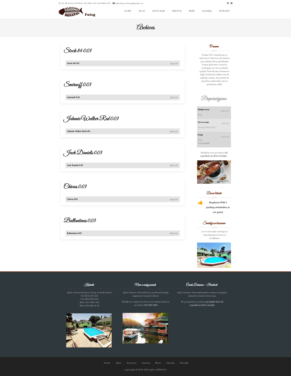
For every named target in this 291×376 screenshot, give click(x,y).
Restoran (158, 11)
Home (127, 11)
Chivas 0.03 (75, 186)
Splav (142, 11)
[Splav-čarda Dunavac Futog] (77, 16)
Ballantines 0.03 (80, 221)
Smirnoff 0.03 (77, 85)
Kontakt (224, 11)
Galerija (207, 11)
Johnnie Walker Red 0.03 (91, 119)
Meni (192, 11)
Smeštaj (177, 11)
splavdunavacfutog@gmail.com (129, 3)
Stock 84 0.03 (77, 51)
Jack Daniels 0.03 (83, 153)
